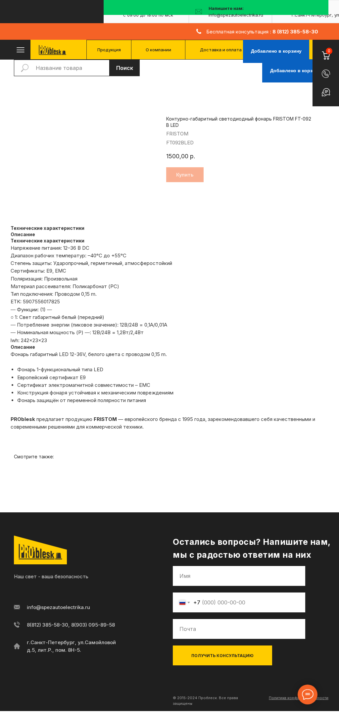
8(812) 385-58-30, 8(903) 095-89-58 (71, 625)
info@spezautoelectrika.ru (58, 607)
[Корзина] (326, 51)
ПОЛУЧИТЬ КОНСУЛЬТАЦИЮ (222, 655)
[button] (326, 74)
